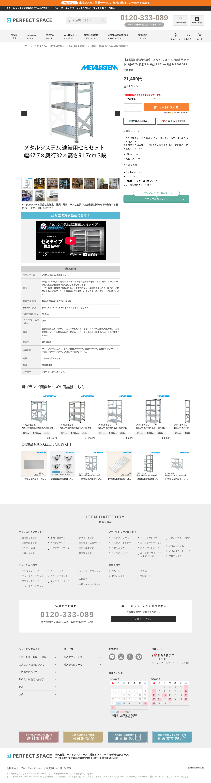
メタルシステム (40, 46)
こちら (50, 208)
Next (117, 113)
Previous (24, 113)
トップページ (26, 46)
